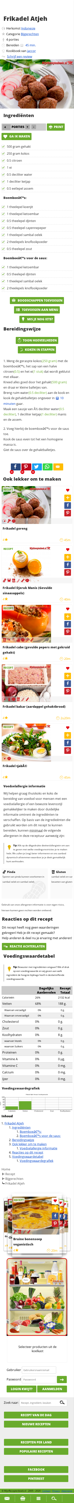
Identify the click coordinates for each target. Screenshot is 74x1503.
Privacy (56, 1490)
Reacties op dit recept (27, 1152)
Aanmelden (52, 1389)
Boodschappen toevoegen (39, 300)
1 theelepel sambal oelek (24, 235)
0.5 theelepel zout (19, 249)
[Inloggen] (62, 1379)
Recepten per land (36, 1442)
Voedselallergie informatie (38, 1148)
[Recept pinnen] (67, 513)
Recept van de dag (36, 1415)
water (33, 393)
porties (14, 39)
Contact (46, 1490)
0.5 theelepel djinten (21, 221)
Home (6, 1169)
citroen (11, 371)
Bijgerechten (30, 34)
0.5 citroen (14, 160)
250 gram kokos (18, 153)
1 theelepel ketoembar (23, 214)
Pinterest (36, 1479)
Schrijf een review (19, 56)
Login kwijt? (21, 1389)
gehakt (54, 382)
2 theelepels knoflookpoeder (27, 242)
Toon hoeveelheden (40, 340)
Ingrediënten (21, 1127)
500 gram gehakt (19, 146)
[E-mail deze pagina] (58, 467)
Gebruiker (14, 1370)
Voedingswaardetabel (27, 1157)
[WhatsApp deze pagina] (48, 467)
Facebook (36, 1469)
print (58, 127)
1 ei (9, 167)
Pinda (11, 872)
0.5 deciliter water (19, 174)
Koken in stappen (39, 350)
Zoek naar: (11, 1403)
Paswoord (14, 1379)
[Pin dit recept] (26, 467)
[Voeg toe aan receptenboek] (67, 498)
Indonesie (28, 28)
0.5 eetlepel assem (20, 188)
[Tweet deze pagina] (37, 467)
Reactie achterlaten (27, 946)
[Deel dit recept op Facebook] (16, 467)
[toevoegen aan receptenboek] (64, 1210)
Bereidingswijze (23, 1140)
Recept (10, 1174)
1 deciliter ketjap (18, 181)
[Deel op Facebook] (67, 505)
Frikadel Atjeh (14, 1123)
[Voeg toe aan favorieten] (67, 490)
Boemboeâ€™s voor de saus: (40, 1136)
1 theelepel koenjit (20, 207)
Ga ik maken (19, 136)
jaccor (31, 51)
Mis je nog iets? (39, 319)
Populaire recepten (36, 1451)
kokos (45, 361)
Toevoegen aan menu (39, 310)
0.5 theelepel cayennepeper (26, 228)
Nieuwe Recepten (36, 1424)
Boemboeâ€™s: (31, 1132)
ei (36, 371)
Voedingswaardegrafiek (36, 1161)
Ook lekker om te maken (29, 1144)
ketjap (44, 414)
